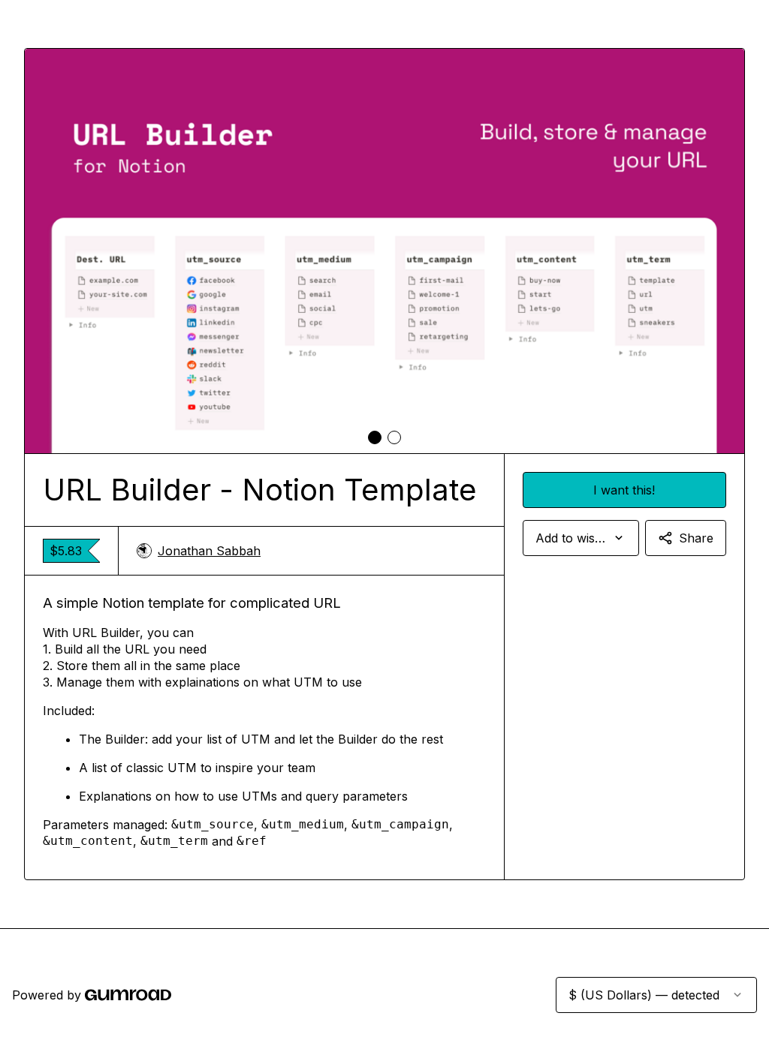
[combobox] (581, 538)
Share (696, 538)
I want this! (624, 489)
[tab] (374, 437)
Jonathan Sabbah (209, 550)
